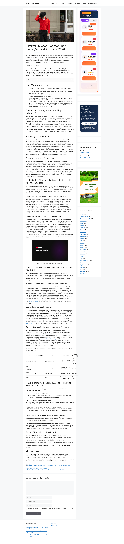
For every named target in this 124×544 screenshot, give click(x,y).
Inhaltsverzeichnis (32, 80)
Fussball (82, 229)
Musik (31, 466)
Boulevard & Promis (85, 218)
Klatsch (82, 238)
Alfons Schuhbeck (33, 301)
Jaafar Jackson (56, 465)
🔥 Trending (85, 20)
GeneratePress (70, 542)
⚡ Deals (93, 20)
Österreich (82, 251)
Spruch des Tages (84, 260)
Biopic (35, 465)
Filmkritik (51, 465)
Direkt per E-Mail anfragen (89, 125)
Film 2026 (46, 465)
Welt (63, 3)
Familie (82, 225)
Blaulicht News (84, 216)
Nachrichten (83, 249)
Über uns (70, 3)
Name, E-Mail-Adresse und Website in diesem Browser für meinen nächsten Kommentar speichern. (50, 509)
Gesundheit (83, 232)
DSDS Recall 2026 (30, 323)
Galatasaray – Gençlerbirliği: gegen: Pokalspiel (37, 468)
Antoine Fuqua (30, 465)
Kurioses (82, 243)
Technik (82, 262)
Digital (81, 223)
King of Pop (63, 465)
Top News (82, 265)
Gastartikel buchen (92, 3)
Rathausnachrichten (85, 157)
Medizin (82, 247)
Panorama (82, 254)
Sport (81, 258)
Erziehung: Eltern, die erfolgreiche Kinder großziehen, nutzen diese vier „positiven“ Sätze (46, 469)
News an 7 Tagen (32, 3)
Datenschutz (54, 525)
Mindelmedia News (85, 152)
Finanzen (82, 227)
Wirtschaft (82, 271)
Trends (82, 267)
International (83, 236)
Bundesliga (83, 221)
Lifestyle (82, 245)
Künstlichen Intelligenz (52, 339)
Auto (81, 214)
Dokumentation (40, 465)
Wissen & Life (54, 3)
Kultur (81, 240)
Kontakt (84, 3)
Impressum (77, 3)
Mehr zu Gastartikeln (89, 123)
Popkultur (35, 466)
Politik (28, 464)
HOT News (83, 234)
